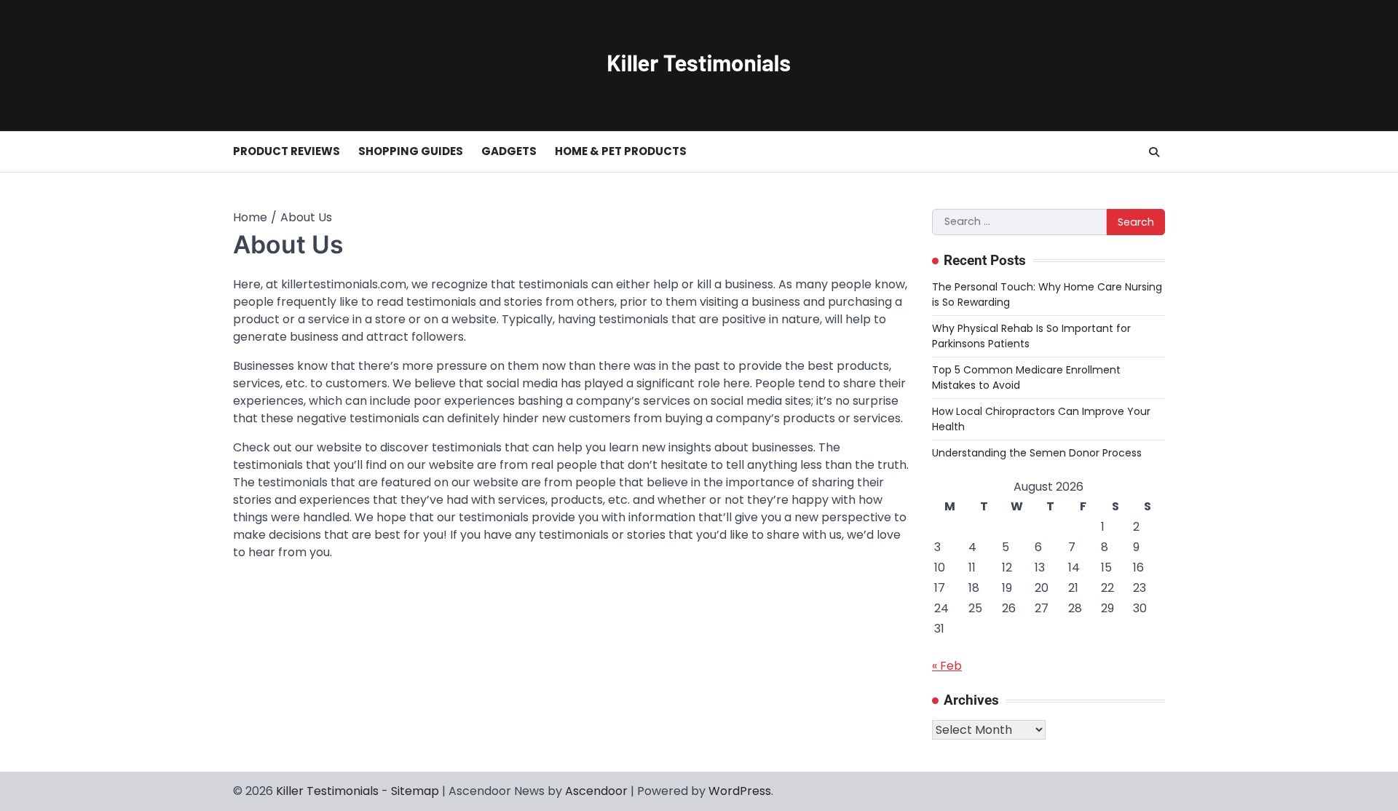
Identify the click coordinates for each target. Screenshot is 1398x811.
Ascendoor (596, 791)
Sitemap (415, 791)
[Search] (1154, 152)
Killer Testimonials (327, 791)
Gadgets (509, 151)
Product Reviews (286, 151)
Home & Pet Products (621, 151)
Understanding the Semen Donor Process (1037, 453)
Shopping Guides (410, 151)
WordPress (739, 791)
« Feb (947, 665)
